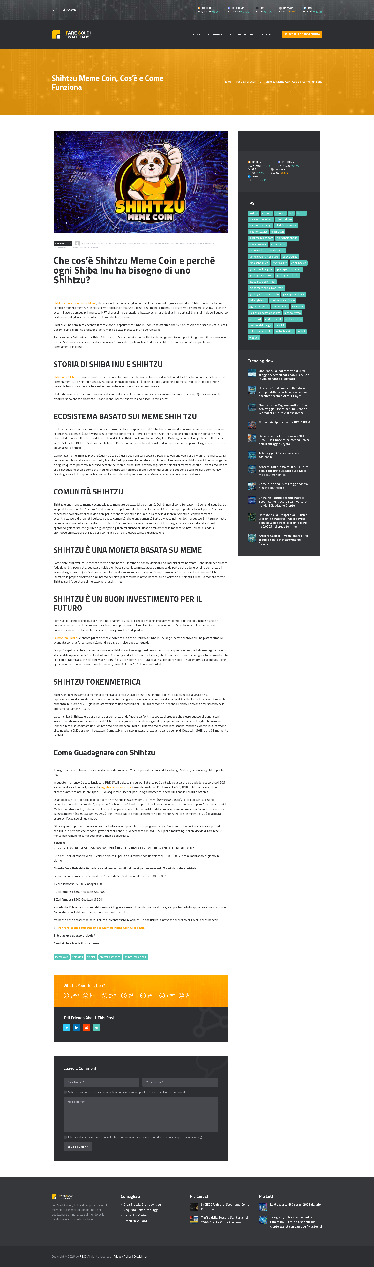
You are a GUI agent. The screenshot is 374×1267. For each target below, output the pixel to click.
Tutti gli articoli (246, 81)
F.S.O (82, 1256)
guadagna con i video (289, 269)
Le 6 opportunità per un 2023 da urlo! (296, 1204)
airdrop (253, 213)
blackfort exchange (260, 225)
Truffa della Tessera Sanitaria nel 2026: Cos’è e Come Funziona (224, 1219)
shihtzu (91, 957)
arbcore (266, 213)
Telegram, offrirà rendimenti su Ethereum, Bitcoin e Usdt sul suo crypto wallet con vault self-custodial (296, 1222)
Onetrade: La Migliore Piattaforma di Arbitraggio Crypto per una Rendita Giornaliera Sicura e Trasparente (284, 409)
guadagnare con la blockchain (266, 288)
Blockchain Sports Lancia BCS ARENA (284, 422)
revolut (280, 325)
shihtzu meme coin (136, 957)
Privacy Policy (122, 1256)
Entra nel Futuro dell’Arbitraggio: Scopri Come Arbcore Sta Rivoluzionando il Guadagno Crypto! (283, 501)
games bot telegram (261, 269)
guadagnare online (294, 294)
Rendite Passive (202, 243)
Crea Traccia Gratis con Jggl (143, 1204)
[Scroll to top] (365, 1261)
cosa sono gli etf (258, 263)
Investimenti (141, 243)
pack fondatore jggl (260, 325)
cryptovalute (280, 263)
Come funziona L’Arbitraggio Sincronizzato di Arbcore (284, 486)
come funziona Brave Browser (267, 250)
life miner (297, 306)
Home (228, 81)
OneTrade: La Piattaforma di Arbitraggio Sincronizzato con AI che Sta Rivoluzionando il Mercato (284, 375)
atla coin (280, 213)
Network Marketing (162, 243)
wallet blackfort (284, 331)
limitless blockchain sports (264, 313)
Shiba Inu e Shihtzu (66, 377)
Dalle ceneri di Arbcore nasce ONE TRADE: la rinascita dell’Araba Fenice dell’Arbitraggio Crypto (284, 440)
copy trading (290, 256)
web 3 (301, 331)
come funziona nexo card (264, 256)
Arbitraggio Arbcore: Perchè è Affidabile (279, 455)
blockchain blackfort (261, 238)
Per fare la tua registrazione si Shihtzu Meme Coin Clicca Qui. (101, 927)
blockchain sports (287, 238)
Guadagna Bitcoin (122, 243)
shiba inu (77, 957)
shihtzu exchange (110, 957)
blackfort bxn (284, 219)
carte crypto (278, 244)
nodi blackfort (273, 319)
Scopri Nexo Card (135, 1220)
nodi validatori (293, 319)
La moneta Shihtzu (66, 637)
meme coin (61, 957)
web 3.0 (254, 338)
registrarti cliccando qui (116, 787)
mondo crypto (292, 313)
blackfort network (286, 225)
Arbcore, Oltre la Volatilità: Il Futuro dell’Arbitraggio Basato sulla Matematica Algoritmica (284, 471)
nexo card (255, 319)
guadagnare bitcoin (287, 275)
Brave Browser (258, 244)
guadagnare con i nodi (262, 281)
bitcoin (301, 213)
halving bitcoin (257, 300)
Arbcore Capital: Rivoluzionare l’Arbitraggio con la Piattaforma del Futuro (284, 539)
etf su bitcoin (298, 263)
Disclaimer (140, 1256)
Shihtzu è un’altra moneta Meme (75, 303)
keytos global (280, 306)
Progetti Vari (184, 243)
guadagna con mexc (260, 275)
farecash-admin (95, 243)
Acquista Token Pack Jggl (141, 1210)
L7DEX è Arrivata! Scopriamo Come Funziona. (225, 1206)
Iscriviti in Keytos (135, 1215)
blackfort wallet (258, 231)
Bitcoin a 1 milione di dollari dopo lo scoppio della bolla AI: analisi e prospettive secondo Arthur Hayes (283, 392)
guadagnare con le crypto (264, 294)
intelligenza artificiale (282, 300)
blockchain (277, 231)
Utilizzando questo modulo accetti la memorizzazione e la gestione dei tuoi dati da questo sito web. (135, 1137)
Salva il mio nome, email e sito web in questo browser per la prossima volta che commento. (128, 1092)
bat (291, 213)
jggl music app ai (258, 306)
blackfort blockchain (261, 219)
